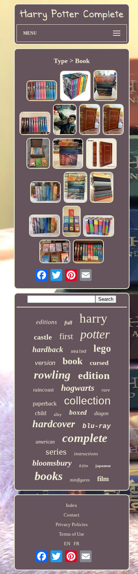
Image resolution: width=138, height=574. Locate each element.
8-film (83, 466)
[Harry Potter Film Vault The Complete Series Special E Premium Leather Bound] (89, 120)
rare (106, 390)
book (72, 361)
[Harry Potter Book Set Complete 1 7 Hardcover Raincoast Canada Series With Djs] (98, 227)
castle (43, 337)
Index (71, 505)
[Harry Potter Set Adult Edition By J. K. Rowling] (75, 86)
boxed (78, 412)
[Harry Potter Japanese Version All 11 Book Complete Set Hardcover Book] (35, 124)
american (45, 442)
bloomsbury (52, 462)
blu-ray (96, 426)
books (49, 476)
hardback (47, 349)
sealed (78, 351)
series (56, 451)
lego (102, 348)
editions (46, 322)
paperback (45, 403)
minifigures (80, 480)
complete (84, 438)
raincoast (43, 390)
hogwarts (77, 388)
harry (93, 318)
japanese (103, 465)
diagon (101, 413)
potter (95, 334)
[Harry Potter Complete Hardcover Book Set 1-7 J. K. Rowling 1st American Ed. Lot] (101, 188)
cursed (99, 362)
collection (87, 400)
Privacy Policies (72, 524)
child (40, 413)
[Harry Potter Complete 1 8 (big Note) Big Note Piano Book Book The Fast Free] (64, 120)
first (66, 336)
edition (94, 375)
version (45, 362)
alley (58, 414)
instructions (86, 453)
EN (67, 543)
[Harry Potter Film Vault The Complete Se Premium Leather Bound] (101, 154)
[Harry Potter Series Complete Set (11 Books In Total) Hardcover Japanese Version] (42, 91)
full (68, 323)
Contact (71, 515)
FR (76, 543)
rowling (52, 374)
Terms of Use (71, 534)
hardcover (53, 423)
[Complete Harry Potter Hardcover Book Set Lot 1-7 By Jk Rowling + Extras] (38, 154)
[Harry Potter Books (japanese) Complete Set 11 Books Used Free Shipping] (88, 252)
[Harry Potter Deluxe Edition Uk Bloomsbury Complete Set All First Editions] (71, 222)
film (103, 479)
